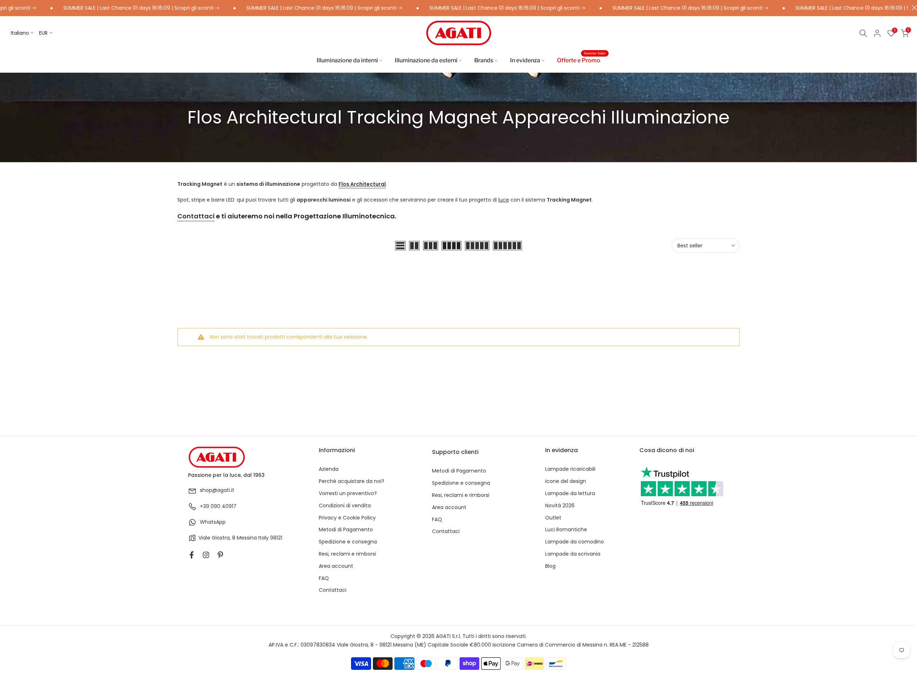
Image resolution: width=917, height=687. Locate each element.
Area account (336, 566)
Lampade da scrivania (572, 554)
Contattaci (196, 216)
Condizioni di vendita (345, 505)
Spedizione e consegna (348, 541)
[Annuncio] (123, 8)
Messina (247, 537)
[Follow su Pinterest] (220, 555)
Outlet (553, 517)
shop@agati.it (217, 490)
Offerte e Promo (581, 60)
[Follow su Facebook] (191, 555)
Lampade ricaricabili (570, 469)
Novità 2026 (560, 505)
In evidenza (525, 60)
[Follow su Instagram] (206, 555)
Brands (483, 60)
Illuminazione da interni (347, 60)
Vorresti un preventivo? (348, 493)
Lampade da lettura (570, 493)
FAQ (324, 578)
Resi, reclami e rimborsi (347, 554)
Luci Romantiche (566, 529)
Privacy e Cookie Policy (347, 517)
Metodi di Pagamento (346, 529)
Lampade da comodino (574, 541)
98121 (276, 537)
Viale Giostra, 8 (216, 537)
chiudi (912, 7)
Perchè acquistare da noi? (351, 481)
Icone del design (565, 481)
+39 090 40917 (218, 506)
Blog (550, 566)
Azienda (329, 469)
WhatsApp (213, 522)
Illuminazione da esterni (426, 60)
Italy (263, 537)
